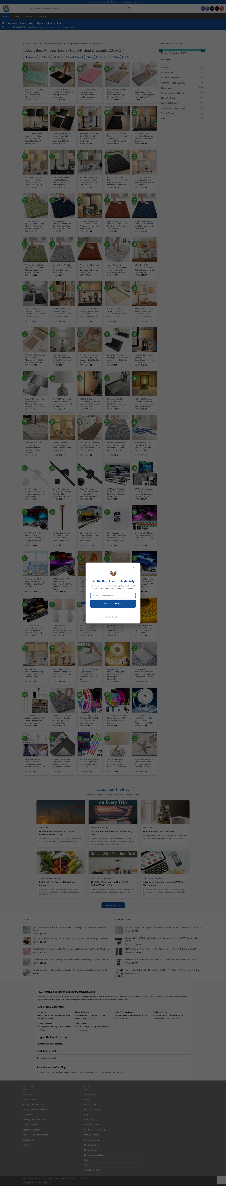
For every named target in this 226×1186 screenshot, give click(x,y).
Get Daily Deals (113, 603)
